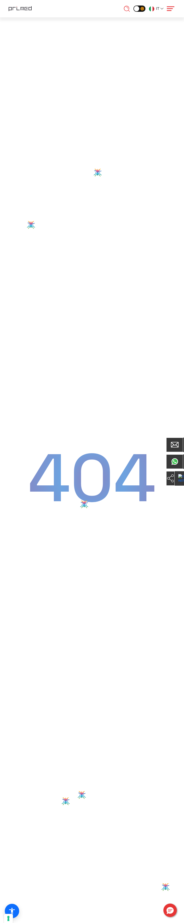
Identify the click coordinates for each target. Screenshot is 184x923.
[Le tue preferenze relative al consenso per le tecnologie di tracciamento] (8, 918)
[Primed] (20, 8)
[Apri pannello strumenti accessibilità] (12, 911)
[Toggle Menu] (170, 8)
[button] (170, 910)
